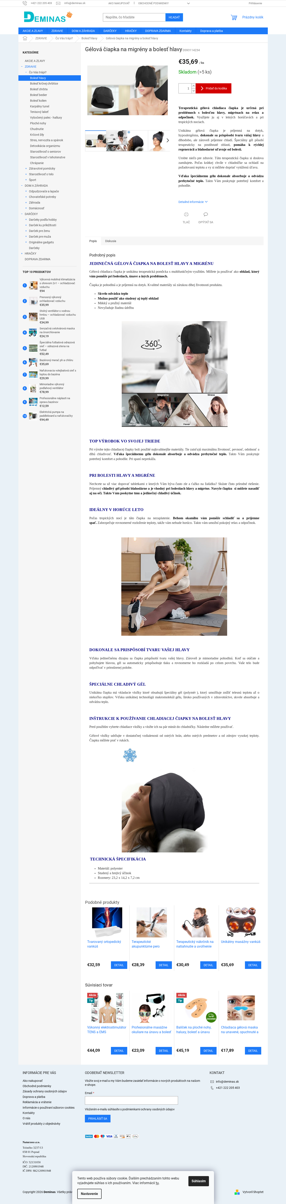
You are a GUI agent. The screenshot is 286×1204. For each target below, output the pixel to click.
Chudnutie (37, 129)
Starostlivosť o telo (41, 174)
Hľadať (174, 17)
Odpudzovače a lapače (44, 191)
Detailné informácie (191, 202)
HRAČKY (30, 253)
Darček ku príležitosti (42, 225)
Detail (119, 1050)
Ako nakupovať (119, 3)
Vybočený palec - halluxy (46, 117)
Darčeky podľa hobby (43, 219)
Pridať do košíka (216, 88)
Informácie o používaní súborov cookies (49, 1107)
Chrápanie (37, 163)
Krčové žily (37, 134)
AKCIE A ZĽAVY (35, 61)
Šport (32, 180)
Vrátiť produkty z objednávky (41, 1123)
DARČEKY (31, 214)
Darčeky (34, 248)
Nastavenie (89, 1194)
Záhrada (34, 202)
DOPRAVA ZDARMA (37, 259)
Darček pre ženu (39, 231)
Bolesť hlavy (38, 78)
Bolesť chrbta (39, 89)
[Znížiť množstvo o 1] (193, 90)
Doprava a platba (34, 1097)
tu (157, 1183)
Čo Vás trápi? (38, 72)
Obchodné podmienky (153, 3)
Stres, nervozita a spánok (46, 140)
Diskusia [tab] (110, 241)
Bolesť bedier (38, 95)
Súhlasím (199, 1181)
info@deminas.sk (227, 1081)
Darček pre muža (40, 236)
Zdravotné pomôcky (42, 168)
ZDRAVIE (30, 66)
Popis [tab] (93, 241)
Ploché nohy (38, 123)
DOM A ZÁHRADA (36, 185)
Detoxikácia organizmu (45, 146)
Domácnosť (36, 208)
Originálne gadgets (41, 242)
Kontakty (29, 1113)
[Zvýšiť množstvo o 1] (193, 86)
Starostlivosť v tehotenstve (47, 157)
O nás (26, 1118)
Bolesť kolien (38, 100)
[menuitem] (32, 30)
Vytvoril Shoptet (253, 1191)
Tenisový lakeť (39, 112)
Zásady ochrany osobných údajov (45, 1091)
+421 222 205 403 (228, 1087)
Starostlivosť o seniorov (45, 151)
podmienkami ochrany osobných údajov (148, 1109)
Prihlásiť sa (97, 1118)
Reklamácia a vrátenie (37, 1102)
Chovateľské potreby (42, 197)
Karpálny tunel (39, 106)
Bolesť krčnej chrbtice (44, 83)
